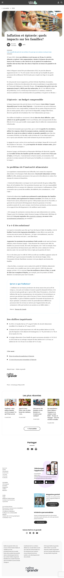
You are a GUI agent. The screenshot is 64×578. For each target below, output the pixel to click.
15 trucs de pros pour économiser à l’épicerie (22, 359)
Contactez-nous (6, 517)
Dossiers (4, 485)
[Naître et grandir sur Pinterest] (33, 533)
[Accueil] (32, 2)
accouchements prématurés (15, 218)
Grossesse (5, 471)
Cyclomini (5, 501)
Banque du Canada (20, 309)
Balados (4, 490)
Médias (4, 514)
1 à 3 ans (4, 474)
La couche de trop (7, 506)
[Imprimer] (36, 449)
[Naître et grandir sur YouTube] (37, 533)
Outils (4, 495)
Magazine (5, 487)
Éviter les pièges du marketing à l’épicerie (21, 356)
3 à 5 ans (4, 476)
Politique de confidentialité (9, 513)
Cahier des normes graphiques (11, 516)
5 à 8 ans (4, 477)
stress (10, 142)
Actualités (6, 8)
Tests (3, 497)
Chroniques (5, 484)
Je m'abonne (40, 522)
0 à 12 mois (5, 473)
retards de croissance (35, 216)
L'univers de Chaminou (8, 500)
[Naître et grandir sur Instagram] (27, 533)
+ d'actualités (32, 429)
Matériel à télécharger (8, 498)
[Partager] (28, 449)
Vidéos (4, 489)
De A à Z (4, 468)
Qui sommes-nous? (7, 509)
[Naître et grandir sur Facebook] (30, 533)
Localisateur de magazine (52, 504)
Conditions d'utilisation (8, 511)
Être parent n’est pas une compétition (12, 508)
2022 (13, 8)
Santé (4, 469)
